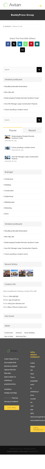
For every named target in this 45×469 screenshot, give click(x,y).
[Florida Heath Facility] (6, 273)
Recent (32, 130)
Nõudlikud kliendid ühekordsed (15, 86)
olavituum (8, 26)
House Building (29, 333)
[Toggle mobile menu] (41, 6)
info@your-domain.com (16, 303)
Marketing (8, 208)
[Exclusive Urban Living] (22, 273)
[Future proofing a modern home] (7, 148)
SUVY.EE (7, 398)
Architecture (8, 179)
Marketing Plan (21, 336)
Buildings (7, 185)
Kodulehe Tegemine (12, 451)
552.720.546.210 (14, 300)
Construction (9, 191)
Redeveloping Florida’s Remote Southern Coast (21, 98)
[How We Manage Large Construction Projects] (7, 158)
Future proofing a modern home (16, 110)
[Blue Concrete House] (29, 273)
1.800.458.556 (13, 296)
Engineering (8, 196)
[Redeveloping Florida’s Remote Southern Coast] (7, 137)
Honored (19, 333)
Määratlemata (9, 202)
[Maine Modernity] (14, 273)
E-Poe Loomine (23, 451)
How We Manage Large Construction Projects (20, 104)
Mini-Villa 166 (9, 92)
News (6, 214)
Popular (13, 130)
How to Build (8, 336)
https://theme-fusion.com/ (17, 307)
